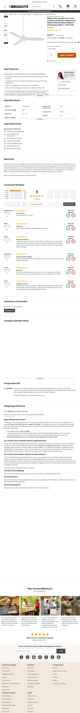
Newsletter (30, 686)
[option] (6, 21)
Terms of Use (6, 680)
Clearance (30, 699)
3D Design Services (33, 674)
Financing (30, 668)
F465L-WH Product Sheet (13, 138)
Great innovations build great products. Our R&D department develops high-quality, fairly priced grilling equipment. (70, 621)
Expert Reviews (6, 699)
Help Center (5, 686)
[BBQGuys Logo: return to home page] (19, 6)
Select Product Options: (54, 46)
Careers (55, 674)
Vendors (55, 680)
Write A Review (69, 204)
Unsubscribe (5, 690)
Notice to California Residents (11, 683)
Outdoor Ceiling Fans (50, 14)
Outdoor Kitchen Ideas (8, 705)
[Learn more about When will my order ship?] (79, 42)
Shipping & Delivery (8, 674)
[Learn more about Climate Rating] (15, 110)
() (59, 30)
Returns (4, 677)
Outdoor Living (13, 14)
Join (61, 651)
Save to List (52, 61)
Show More (40, 95)
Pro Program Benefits (33, 683)
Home (5, 14)
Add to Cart (66, 55)
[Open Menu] (5, 6)
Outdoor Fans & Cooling (25, 14)
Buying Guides (6, 702)
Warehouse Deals (32, 702)
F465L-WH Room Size (12, 146)
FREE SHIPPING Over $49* (40, 2)
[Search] (53, 6)
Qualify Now (69, 37)
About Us (55, 668)
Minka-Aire (50, 27)
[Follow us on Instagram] (40, 657)
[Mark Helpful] (68, 215)
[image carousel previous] (6, 16)
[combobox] (60, 48)
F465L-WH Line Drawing (13, 141)
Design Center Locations (60, 671)
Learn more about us (39, 591)
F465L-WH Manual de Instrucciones (12, 135)
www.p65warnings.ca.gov (37, 395)
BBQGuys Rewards (32, 680)
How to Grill (5, 708)
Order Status (6, 671)
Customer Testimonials (59, 683)
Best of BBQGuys (7, 696)
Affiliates (55, 677)
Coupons (29, 705)
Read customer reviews (39, 640)
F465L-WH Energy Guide (13, 148)
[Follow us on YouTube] (34, 657)
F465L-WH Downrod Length (14, 143)
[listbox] (6, 30)
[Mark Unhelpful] (73, 215)
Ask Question (9, 310)
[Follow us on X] (27, 657)
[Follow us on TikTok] (52, 657)
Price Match (31, 671)
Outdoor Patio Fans (38, 14)
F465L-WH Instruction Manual (15, 131)
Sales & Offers (31, 696)
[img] (27, 34)
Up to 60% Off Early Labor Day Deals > (40, 11)
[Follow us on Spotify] (58, 657)
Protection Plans (32, 677)
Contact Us (5, 668)
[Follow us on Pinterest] (46, 657)
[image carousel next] (6, 43)
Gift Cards (30, 708)
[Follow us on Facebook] (21, 657)
